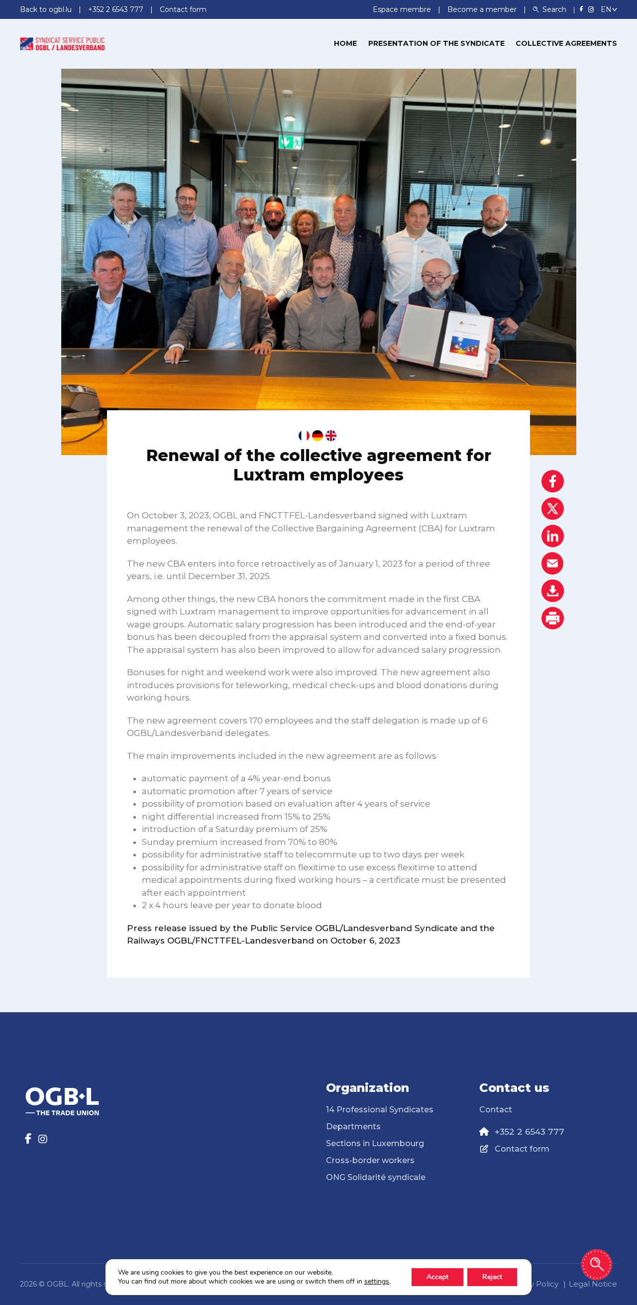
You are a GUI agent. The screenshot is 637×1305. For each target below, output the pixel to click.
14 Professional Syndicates (379, 1109)
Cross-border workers (370, 1160)
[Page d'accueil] (62, 43)
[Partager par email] (552, 563)
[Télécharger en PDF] (552, 591)
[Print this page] (552, 618)
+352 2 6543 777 (529, 1132)
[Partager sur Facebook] (552, 481)
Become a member (483, 9)
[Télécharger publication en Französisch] (304, 435)
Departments (353, 1126)
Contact (495, 1109)
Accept (437, 1277)
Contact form (522, 1149)
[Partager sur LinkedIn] (552, 536)
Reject (492, 1277)
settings (376, 1281)
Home (345, 43)
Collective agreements (566, 43)
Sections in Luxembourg (375, 1143)
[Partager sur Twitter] (552, 508)
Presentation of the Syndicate (436, 43)
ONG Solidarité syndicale (375, 1177)
